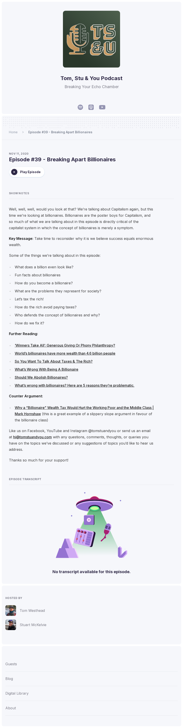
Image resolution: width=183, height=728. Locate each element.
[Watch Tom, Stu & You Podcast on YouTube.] (102, 107)
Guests (11, 664)
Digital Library (17, 693)
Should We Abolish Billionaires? (41, 377)
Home (13, 132)
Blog (9, 678)
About (10, 708)
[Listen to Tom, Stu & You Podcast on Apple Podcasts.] (91, 107)
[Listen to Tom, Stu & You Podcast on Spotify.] (80, 107)
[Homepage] (91, 39)
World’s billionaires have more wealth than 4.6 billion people (65, 353)
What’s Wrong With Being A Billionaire (46, 369)
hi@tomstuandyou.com (32, 437)
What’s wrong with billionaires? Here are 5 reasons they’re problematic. (74, 385)
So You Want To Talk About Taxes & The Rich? (54, 361)
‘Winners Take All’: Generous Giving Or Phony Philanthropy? (65, 345)
